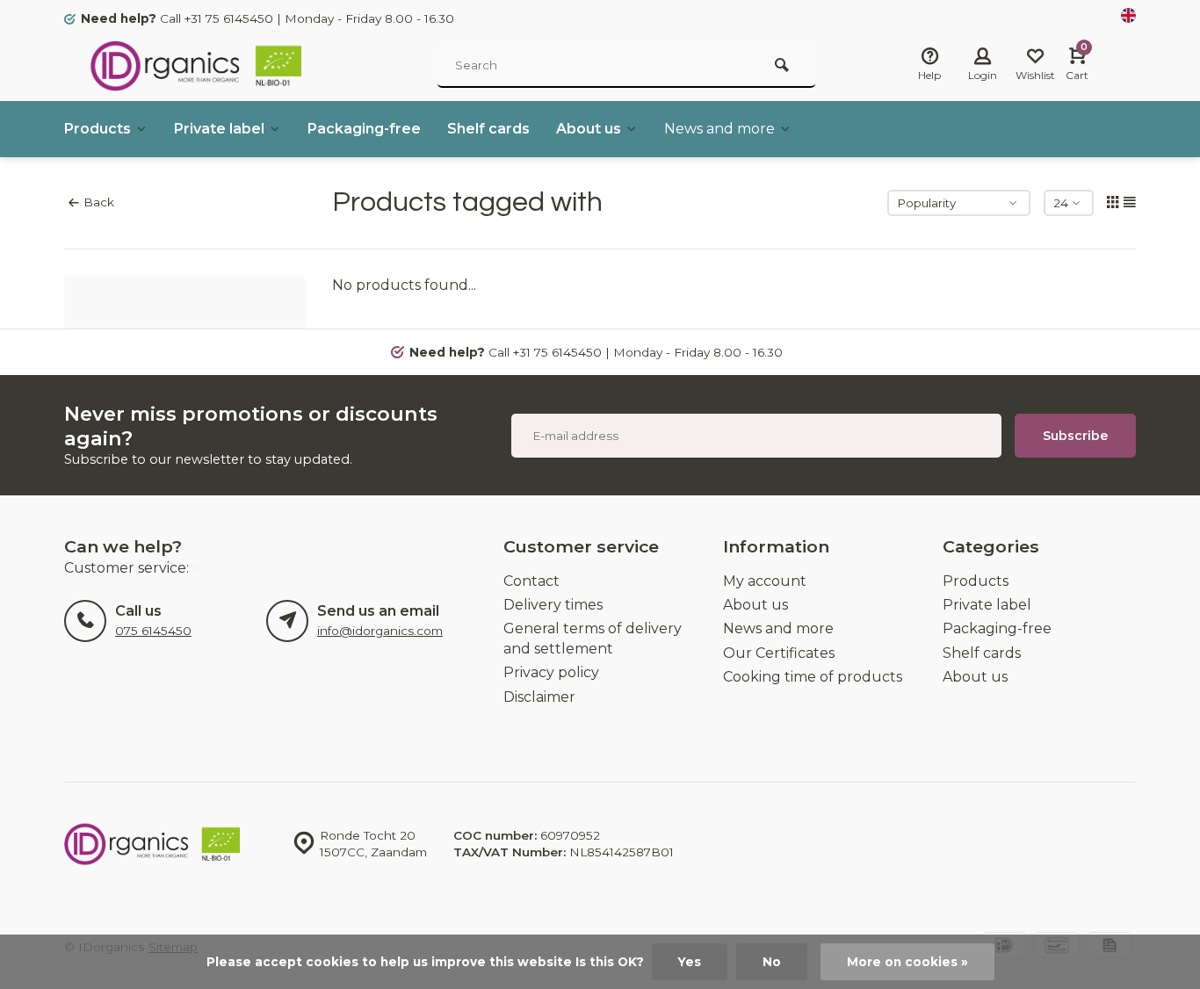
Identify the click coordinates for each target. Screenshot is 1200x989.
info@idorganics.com (380, 631)
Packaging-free (364, 128)
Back (98, 202)
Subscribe (1075, 436)
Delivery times (553, 604)
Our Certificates (779, 653)
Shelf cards (488, 128)
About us (588, 128)
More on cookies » (907, 962)
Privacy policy (551, 672)
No (772, 962)
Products (97, 128)
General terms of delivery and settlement (592, 638)
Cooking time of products (812, 676)
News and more (719, 128)
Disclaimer (539, 697)
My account (764, 581)
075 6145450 (153, 631)
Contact (531, 581)
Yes (689, 962)
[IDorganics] (195, 66)
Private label (219, 128)
